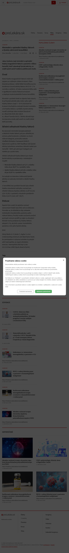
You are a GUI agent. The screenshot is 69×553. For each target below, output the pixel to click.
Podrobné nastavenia (25, 291)
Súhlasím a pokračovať (43, 291)
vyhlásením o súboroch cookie (53, 285)
